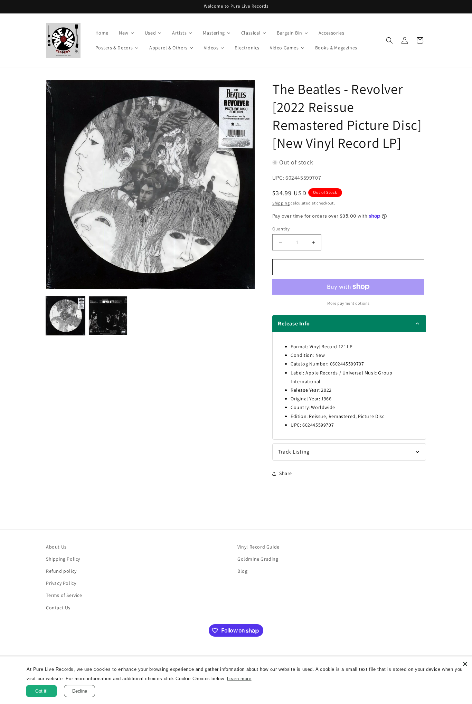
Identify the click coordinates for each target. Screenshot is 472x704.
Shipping (281, 203)
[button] (389, 40)
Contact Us (58, 608)
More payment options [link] (348, 303)
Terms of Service (64, 595)
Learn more (268, 679)
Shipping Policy (63, 559)
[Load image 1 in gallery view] (65, 315)
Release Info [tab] (294, 323)
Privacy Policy (61, 583)
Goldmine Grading (258, 559)
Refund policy (61, 571)
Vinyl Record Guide (258, 547)
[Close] (465, 663)
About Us (56, 547)
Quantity (281, 229)
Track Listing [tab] (294, 451)
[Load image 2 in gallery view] (108, 315)
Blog (242, 571)
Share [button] (285, 473)
